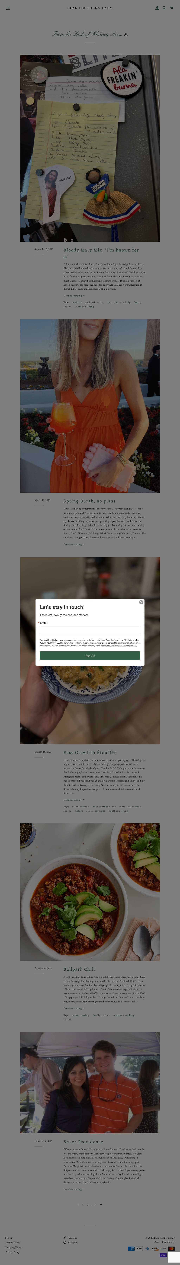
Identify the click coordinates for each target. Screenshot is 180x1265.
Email (43, 622)
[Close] (141, 602)
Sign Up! (90, 655)
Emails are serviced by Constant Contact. (119, 645)
